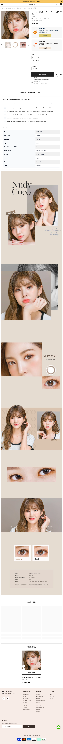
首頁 (3, 8)
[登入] (56, 4)
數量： (33, 54)
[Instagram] (7, 698)
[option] (15, 25)
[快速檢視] (23, 669)
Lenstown (38, 17)
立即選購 (45, 35)
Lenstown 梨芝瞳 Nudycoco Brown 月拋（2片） (31, 679)
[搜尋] (6, 4)
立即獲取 (38, 1)
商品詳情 (23, 93)
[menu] (2, 4)
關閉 (61, 1)
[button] (1, 45)
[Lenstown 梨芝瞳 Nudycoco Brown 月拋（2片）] (31, 660)
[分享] (60, 75)
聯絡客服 (10, 691)
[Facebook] (3, 698)
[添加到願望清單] (23, 666)
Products (8, 8)
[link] (57, 75)
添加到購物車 (42, 74)
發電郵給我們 (11, 693)
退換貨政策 (31, 93)
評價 (38, 93)
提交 (29, 726)
